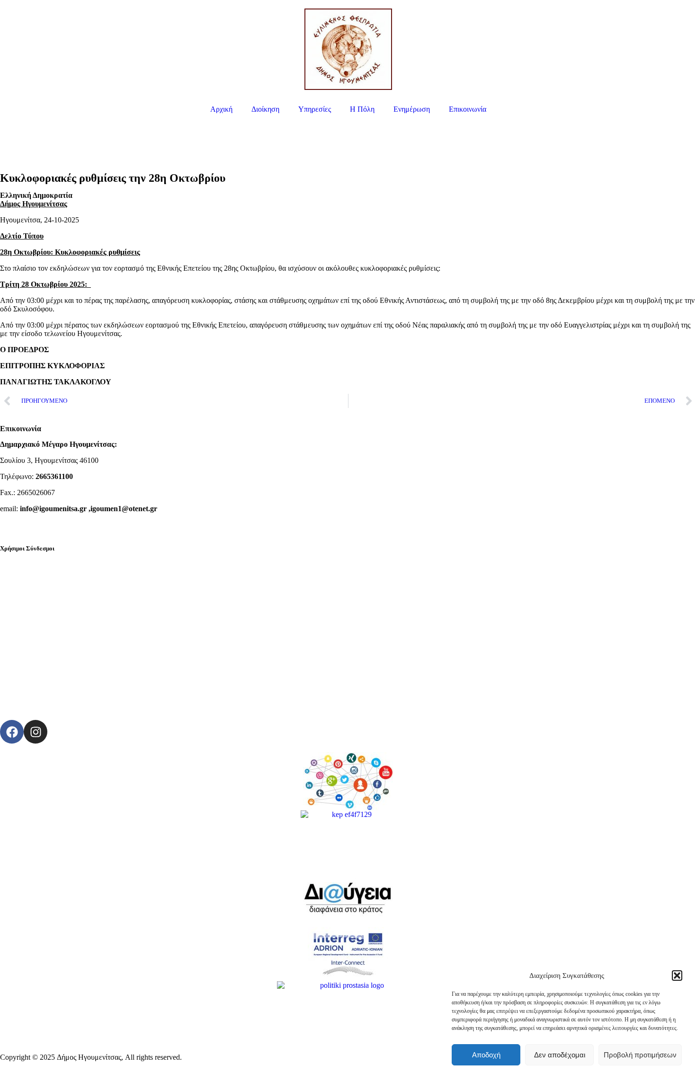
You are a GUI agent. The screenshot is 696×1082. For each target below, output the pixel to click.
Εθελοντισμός (21, 627)
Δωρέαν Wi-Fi (21, 579)
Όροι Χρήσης (20, 692)
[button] (677, 975)
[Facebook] (12, 732)
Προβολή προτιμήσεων (640, 1055)
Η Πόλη (362, 109)
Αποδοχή (486, 1055)
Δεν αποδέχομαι (559, 1055)
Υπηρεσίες (314, 109)
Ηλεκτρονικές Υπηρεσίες (38, 563)
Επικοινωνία (467, 109)
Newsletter (16, 676)
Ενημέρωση (411, 109)
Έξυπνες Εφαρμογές (31, 611)
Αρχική (221, 109)
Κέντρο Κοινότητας (29, 660)
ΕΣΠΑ (10, 643)
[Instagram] (35, 732)
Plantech (198, 1057)
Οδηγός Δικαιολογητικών (38, 595)
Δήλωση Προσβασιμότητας (41, 708)
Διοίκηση (265, 109)
